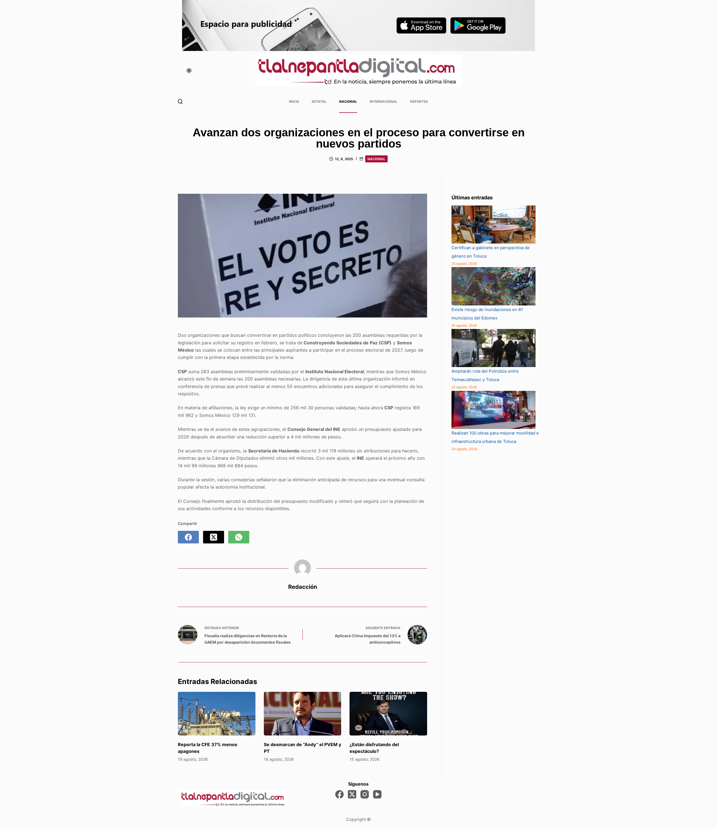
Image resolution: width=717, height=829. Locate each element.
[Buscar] (180, 101)
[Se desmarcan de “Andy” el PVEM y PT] (302, 713)
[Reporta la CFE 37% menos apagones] (216, 713)
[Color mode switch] (189, 70)
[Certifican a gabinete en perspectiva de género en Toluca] (493, 225)
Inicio (294, 101)
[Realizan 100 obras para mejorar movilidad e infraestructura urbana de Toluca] (493, 410)
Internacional (383, 101)
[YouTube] (377, 794)
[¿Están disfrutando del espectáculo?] (388, 713)
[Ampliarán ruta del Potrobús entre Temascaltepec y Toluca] (493, 348)
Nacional (348, 101)
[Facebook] (188, 537)
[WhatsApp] (238, 537)
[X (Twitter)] (213, 537)
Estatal (319, 101)
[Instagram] (364, 794)
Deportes (419, 101)
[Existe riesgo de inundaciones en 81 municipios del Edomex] (493, 286)
